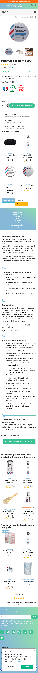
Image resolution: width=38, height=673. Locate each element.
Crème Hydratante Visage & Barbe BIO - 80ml (28, 513)
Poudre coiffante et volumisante (10, 481)
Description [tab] (8, 200)
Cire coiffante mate (28, 186)
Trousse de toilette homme (10, 156)
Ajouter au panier (22, 105)
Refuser (11, 667)
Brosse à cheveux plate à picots (10, 512)
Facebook (2, 632)
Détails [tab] (20, 200)
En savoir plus (17, 661)
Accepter (26, 667)
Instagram (31, 632)
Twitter (7, 632)
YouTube (19, 632)
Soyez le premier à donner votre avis (20, 441)
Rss (13, 632)
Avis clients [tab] (21, 204)
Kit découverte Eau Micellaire (10, 552)
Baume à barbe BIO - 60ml (10, 583)
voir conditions (28, 72)
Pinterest (25, 632)
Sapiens (10, 67)
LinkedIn (2, 638)
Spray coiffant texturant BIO (28, 156)
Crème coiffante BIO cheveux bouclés (10, 188)
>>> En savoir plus (10, 97)
